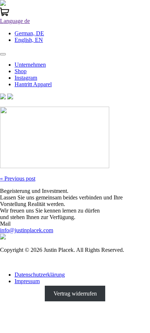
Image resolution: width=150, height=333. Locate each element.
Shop (21, 71)
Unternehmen (30, 65)
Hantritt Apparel (33, 84)
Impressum (27, 281)
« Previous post (17, 178)
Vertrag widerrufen (75, 293)
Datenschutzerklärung (40, 274)
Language (15, 21)
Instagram (26, 78)
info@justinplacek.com (26, 230)
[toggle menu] (3, 54)
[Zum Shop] (4, 14)
